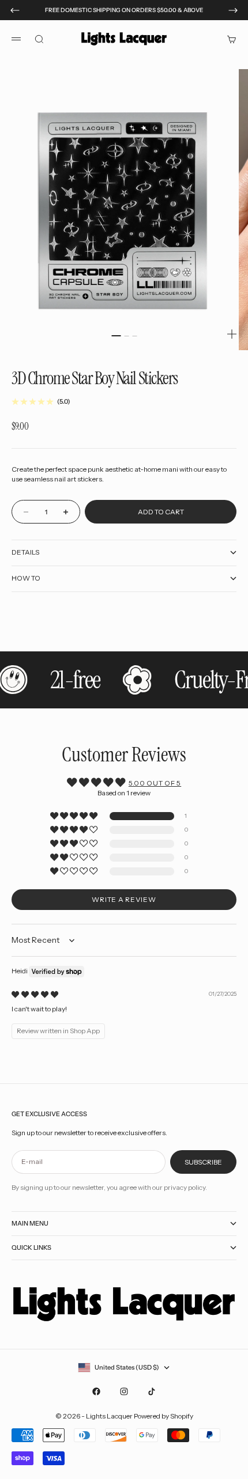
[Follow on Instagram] (124, 1391)
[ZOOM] (231, 334)
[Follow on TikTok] (151, 1391)
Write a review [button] (124, 899)
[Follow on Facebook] (96, 1391)
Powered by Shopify (163, 1416)
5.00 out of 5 (155, 783)
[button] (74, 816)
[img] (35, 994)
